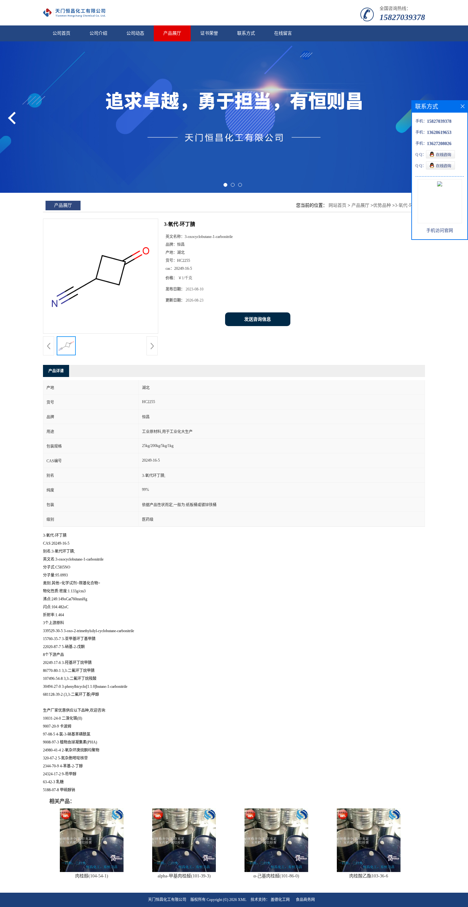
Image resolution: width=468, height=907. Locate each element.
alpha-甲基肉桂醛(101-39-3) (184, 876)
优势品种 (382, 205)
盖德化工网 (280, 899)
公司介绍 (98, 33)
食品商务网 (305, 899)
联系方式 (246, 33)
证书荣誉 (209, 33)
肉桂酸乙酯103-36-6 (368, 876)
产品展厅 (172, 33)
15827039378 (402, 17)
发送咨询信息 (257, 319)
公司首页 (61, 33)
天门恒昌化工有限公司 (167, 899)
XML (242, 899)
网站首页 (337, 205)
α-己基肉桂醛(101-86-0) (276, 876)
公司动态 (135, 33)
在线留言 (283, 33)
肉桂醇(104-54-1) (91, 876)
